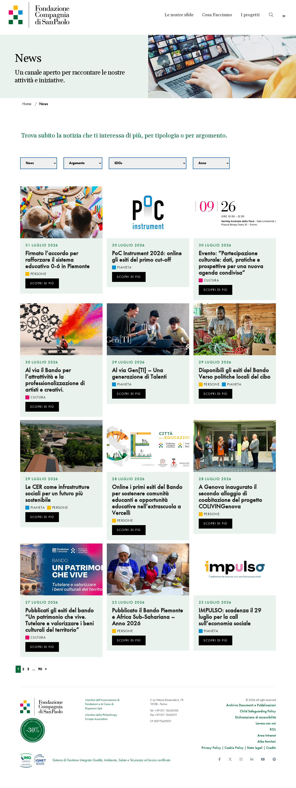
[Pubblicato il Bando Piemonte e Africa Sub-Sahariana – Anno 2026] (148, 569)
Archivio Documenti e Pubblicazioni (251, 705)
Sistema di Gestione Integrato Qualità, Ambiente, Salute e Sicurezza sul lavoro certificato (111, 760)
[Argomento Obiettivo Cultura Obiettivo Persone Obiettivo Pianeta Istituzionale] (82, 163)
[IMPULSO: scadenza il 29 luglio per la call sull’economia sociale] (235, 569)
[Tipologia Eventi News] (38, 163)
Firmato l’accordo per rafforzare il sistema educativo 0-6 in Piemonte (57, 259)
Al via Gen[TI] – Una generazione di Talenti (139, 373)
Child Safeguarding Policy (258, 711)
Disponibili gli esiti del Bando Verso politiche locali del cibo (234, 373)
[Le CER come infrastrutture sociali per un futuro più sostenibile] (61, 446)
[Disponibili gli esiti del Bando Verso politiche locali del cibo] (235, 329)
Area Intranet (266, 735)
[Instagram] (240, 759)
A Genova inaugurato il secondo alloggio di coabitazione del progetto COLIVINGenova (230, 496)
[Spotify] (274, 759)
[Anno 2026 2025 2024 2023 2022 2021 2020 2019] (211, 163)
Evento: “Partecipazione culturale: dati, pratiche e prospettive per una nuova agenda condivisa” (231, 262)
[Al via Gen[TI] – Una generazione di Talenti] (148, 329)
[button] (250, 15)
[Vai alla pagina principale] (42, 15)
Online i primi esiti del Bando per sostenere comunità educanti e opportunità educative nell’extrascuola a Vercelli (147, 499)
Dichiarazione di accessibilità (255, 717)
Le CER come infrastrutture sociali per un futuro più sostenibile (57, 493)
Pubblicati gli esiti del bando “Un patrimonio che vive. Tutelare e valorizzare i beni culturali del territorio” (59, 619)
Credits (271, 747)
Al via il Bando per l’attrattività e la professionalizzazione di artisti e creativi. (55, 379)
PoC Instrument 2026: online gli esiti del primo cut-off (147, 256)
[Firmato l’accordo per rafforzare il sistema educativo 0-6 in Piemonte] (61, 212)
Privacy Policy (211, 747)
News (43, 103)
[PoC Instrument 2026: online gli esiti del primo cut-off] (148, 212)
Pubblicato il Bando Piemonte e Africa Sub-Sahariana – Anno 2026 (147, 616)
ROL (273, 729)
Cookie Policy (234, 747)
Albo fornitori (266, 741)
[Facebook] (219, 759)
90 (40, 669)
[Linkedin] (251, 759)
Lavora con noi (266, 723)
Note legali (255, 747)
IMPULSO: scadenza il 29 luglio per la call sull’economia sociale (230, 616)
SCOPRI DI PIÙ (42, 283)
